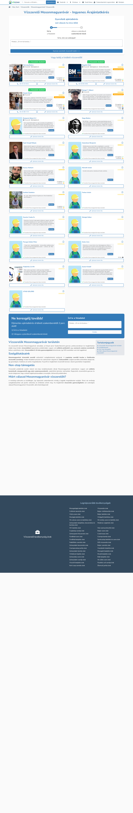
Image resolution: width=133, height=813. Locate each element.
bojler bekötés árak (103, 514)
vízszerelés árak (102, 508)
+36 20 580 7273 (24, 112)
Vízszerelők (25, 7)
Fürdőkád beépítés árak (77, 539)
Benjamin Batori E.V (29, 118)
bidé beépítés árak (103, 557)
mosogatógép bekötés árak (78, 508)
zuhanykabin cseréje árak (77, 560)
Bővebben (51, 77)
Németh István (87, 168)
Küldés (94, 332)
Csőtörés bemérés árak (77, 511)
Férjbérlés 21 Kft (28, 267)
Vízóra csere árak (74, 514)
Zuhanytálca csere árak (76, 557)
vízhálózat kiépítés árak (77, 554)
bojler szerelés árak (103, 545)
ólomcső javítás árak (104, 566)
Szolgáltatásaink (103, 347)
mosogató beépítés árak (105, 551)
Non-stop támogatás (105, 349)
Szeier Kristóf (86, 267)
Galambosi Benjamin (89, 143)
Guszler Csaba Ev (29, 217)
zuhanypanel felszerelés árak (78, 534)
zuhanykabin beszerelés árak (78, 545)
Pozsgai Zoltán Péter (30, 242)
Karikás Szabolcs (29, 192)
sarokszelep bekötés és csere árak (108, 539)
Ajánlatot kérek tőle (52, 84)
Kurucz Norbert (28, 168)
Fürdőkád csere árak (75, 537)
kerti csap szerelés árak (77, 566)
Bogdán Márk (86, 65)
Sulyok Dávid (27, 93)
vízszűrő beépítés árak (76, 563)
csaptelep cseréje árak (76, 531)
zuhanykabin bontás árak (77, 551)
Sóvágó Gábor (87, 217)
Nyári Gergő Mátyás (29, 143)
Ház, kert (15, 7)
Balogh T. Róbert (87, 90)
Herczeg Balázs (28, 65)
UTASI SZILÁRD (28, 291)
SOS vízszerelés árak (104, 542)
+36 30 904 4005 (83, 84)
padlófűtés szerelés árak (77, 542)
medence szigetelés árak (105, 523)
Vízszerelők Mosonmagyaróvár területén (110, 346)
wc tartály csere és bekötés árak (108, 520)
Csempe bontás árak (104, 537)
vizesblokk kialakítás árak (105, 548)
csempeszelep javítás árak (78, 548)
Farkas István (86, 192)
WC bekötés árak (75, 528)
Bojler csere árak (102, 531)
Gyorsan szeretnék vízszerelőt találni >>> (66, 51)
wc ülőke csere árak (104, 560)
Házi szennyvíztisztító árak (105, 528)
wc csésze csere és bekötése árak (80, 520)
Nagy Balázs (86, 118)
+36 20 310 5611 (24, 84)
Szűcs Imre (85, 242)
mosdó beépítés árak (104, 554)
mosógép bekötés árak (76, 517)
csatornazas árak (102, 534)
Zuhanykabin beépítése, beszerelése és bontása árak (82, 524)
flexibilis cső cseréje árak (105, 563)
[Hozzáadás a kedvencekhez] (63, 65)
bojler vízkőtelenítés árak (105, 511)
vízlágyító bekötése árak (105, 517)
